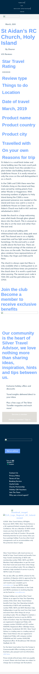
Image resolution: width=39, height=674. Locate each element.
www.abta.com (8, 585)
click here (6, 654)
